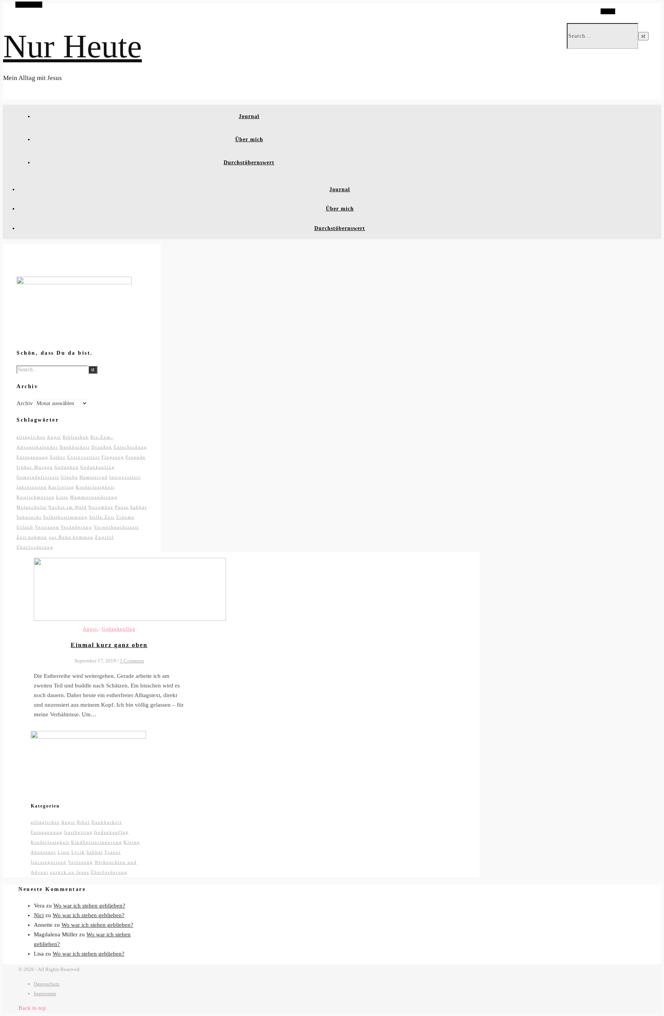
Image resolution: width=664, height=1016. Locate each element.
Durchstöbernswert (249, 162)
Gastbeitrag (78, 832)
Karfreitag (61, 487)
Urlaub (25, 527)
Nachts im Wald (67, 507)
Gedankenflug (97, 467)
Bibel (83, 822)
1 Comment (132, 661)
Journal (249, 116)
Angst (54, 437)
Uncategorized (48, 862)
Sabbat (138, 507)
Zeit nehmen (32, 537)
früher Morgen (35, 467)
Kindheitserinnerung (96, 842)
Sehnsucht (29, 517)
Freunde (136, 457)
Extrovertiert (83, 457)
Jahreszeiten (32, 487)
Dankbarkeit (75, 447)
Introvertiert (125, 477)
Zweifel (104, 537)
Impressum (45, 993)
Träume (125, 517)
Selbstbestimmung (65, 517)
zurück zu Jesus (69, 872)
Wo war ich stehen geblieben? (89, 906)
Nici (39, 915)
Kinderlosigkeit (95, 487)
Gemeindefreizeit (38, 477)
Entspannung (32, 457)
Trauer (113, 852)
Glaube (69, 477)
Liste (62, 497)
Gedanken (67, 467)
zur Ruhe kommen (71, 537)
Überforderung (35, 547)
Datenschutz (47, 984)
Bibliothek (76, 437)
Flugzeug (112, 457)
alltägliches (31, 437)
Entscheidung (130, 447)
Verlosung (80, 862)
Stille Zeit (102, 517)
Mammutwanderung (94, 497)
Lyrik (78, 852)
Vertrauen (47, 527)
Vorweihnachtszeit (116, 527)
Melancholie (32, 507)
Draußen (101, 447)
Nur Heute (72, 46)
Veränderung (76, 527)
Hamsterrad (94, 477)
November (100, 507)
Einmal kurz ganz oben (109, 645)
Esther (58, 457)
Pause (122, 507)
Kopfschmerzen (36, 497)
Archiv (25, 403)
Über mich (249, 139)
